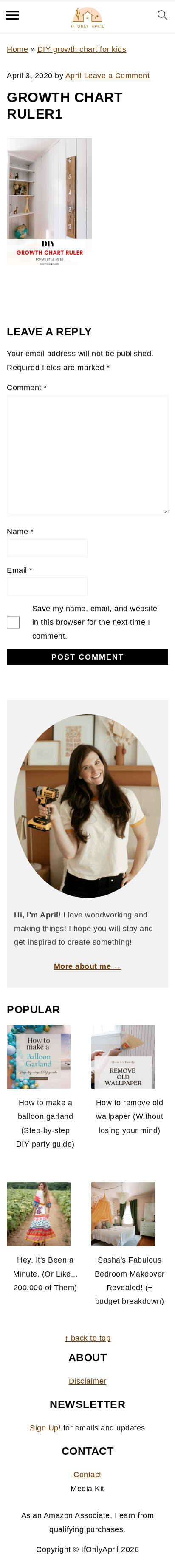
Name (20, 531)
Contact (87, 1474)
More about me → (87, 966)
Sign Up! (45, 1428)
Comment (27, 387)
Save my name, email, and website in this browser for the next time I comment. (95, 622)
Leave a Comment (117, 75)
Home (17, 49)
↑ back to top (88, 1338)
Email (20, 570)
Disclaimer (88, 1381)
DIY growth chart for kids (82, 49)
